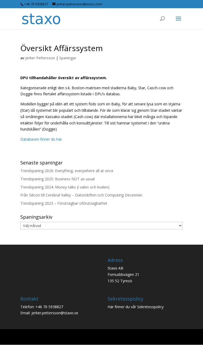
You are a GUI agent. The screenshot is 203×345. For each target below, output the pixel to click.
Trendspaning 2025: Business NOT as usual (57, 178)
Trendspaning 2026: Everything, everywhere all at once (66, 170)
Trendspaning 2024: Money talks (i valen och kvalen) (64, 187)
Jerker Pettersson (40, 57)
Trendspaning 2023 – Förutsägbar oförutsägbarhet (63, 203)
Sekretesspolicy (150, 306)
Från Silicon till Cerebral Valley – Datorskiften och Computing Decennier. (81, 195)
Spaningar (67, 57)
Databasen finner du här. (41, 139)
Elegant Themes (91, 337)
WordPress (139, 337)
